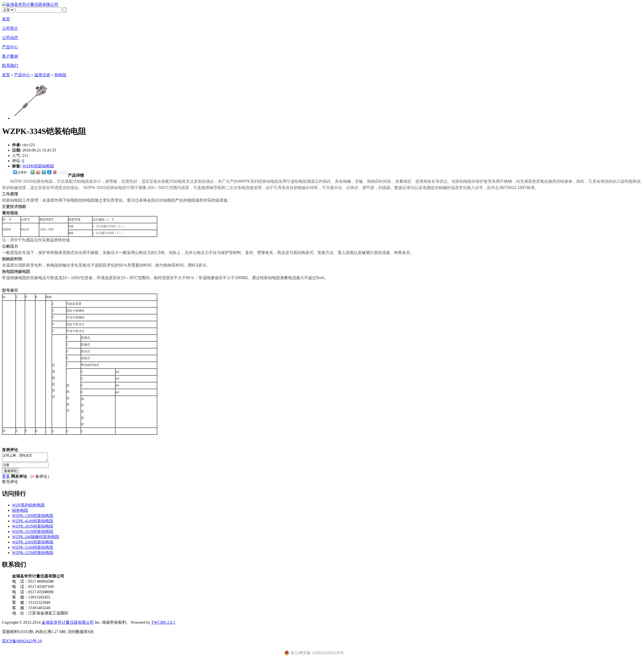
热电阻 (60, 75)
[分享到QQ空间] (32, 172)
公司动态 (10, 37)
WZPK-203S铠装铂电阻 (32, 526)
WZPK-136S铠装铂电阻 (32, 515)
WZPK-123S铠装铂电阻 (32, 552)
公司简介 (10, 28)
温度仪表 (42, 75)
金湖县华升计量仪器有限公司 (68, 622)
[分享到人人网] (49, 172)
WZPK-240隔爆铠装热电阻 (35, 537)
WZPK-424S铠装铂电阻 (32, 521)
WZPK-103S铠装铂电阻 (32, 531)
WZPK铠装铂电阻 (38, 166)
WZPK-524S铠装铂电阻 (32, 547)
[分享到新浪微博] (38, 172)
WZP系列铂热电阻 (28, 505)
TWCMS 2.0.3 (163, 622)
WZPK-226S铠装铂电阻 (32, 542)
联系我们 (10, 65)
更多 (6, 476)
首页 (6, 19)
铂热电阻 (20, 510)
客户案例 (10, 56)
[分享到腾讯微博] (43, 172)
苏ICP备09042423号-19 (22, 641)
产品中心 (10, 47)
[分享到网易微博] (54, 172)
